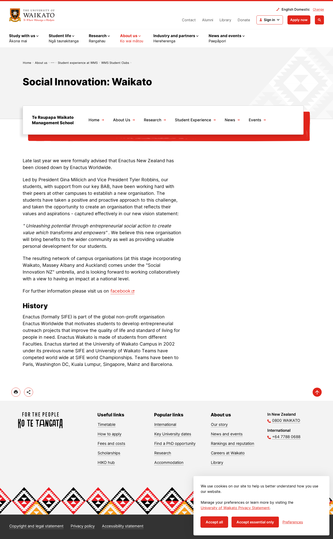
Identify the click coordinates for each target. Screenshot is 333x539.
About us (41, 62)
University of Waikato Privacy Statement (235, 508)
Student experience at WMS (78, 62)
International (165, 424)
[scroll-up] (317, 392)
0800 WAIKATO (286, 420)
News (230, 120)
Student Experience (193, 120)
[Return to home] (32, 15)
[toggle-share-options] (28, 392)
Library (225, 20)
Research (152, 120)
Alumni (207, 20)
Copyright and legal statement (36, 526)
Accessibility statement (122, 526)
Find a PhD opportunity (174, 443)
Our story (219, 424)
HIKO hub (106, 462)
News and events (227, 434)
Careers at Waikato (228, 453)
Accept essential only (255, 522)
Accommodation (168, 462)
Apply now (299, 20)
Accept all (214, 522)
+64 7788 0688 (286, 436)
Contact (189, 20)
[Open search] (319, 19)
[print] (15, 392)
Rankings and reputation (232, 443)
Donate (244, 20)
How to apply (109, 434)
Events (255, 120)
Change (318, 9)
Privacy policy (83, 526)
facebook (120, 291)
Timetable (107, 424)
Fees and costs (111, 443)
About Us (121, 120)
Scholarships (109, 453)
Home (27, 62)
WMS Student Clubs (115, 62)
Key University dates (172, 434)
